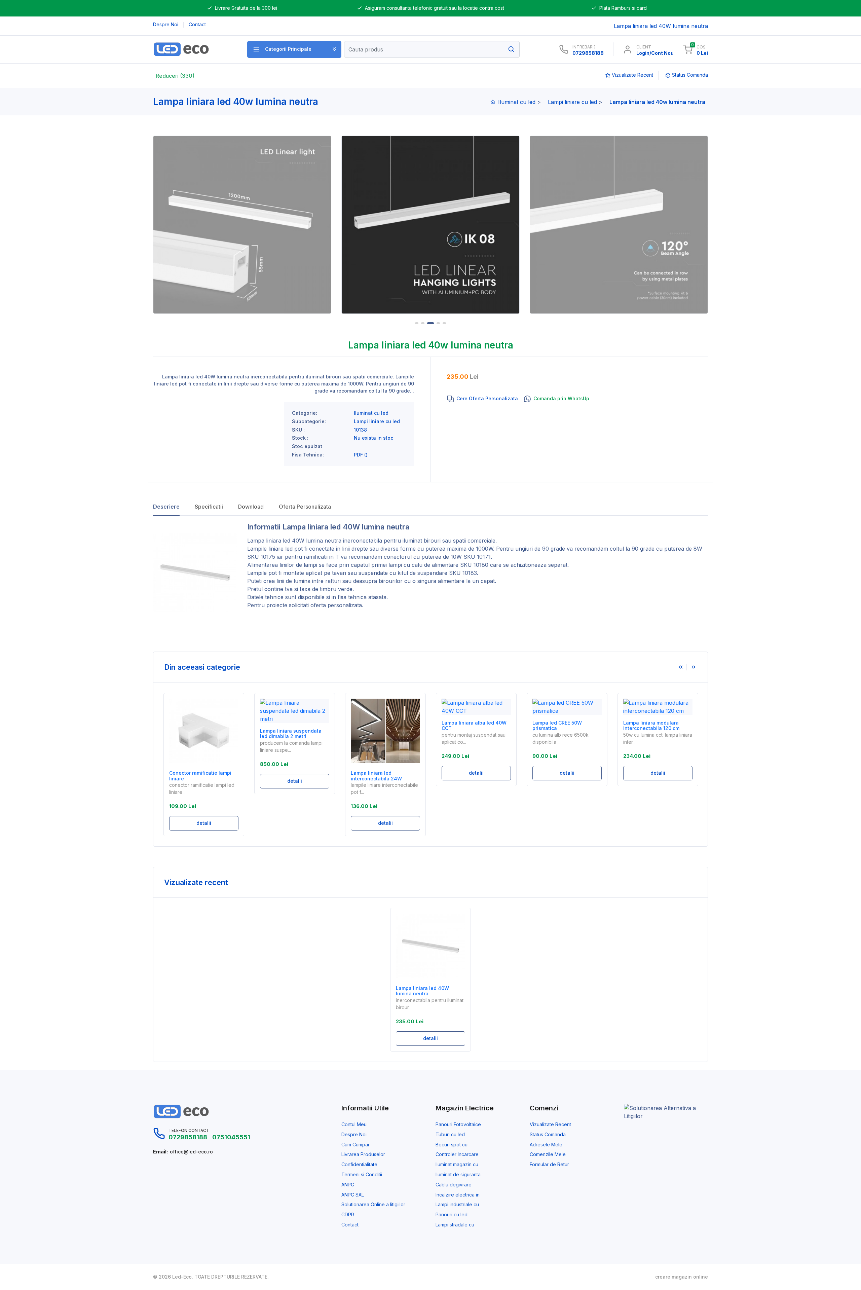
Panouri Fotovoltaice (458, 1124)
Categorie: (304, 413)
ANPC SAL (352, 1194)
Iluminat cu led (516, 102)
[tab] (482, 399)
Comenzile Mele (548, 1154)
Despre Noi (354, 1134)
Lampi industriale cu (457, 1204)
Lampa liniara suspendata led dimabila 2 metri (200, 733)
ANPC (347, 1184)
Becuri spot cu (451, 1144)
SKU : (298, 430)
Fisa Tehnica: (308, 454)
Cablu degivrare (454, 1184)
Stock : (300, 438)
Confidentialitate (359, 1164)
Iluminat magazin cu (457, 1164)
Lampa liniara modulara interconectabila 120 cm (560, 725)
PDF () (361, 454)
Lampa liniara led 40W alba (655, 723)
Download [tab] (251, 506)
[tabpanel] (430, 225)
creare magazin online (681, 1277)
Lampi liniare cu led (572, 102)
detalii (203, 781)
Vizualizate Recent (550, 1124)
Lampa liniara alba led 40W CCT (383, 725)
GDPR (347, 1214)
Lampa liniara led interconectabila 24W (285, 775)
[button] (294, 49)
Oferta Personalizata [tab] (305, 506)
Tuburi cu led (450, 1134)
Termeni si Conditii (361, 1174)
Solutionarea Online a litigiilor (373, 1204)
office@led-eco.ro (191, 1151)
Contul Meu (354, 1124)
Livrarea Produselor (363, 1154)
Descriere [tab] (166, 506)
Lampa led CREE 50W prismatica (466, 725)
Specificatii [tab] (209, 506)
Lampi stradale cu (455, 1224)
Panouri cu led (451, 1214)
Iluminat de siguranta (458, 1174)
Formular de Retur (549, 1164)
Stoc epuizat (307, 446)
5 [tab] (444, 323)
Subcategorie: (309, 421)
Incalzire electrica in (458, 1194)
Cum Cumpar (355, 1144)
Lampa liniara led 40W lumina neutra (422, 991)
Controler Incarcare (457, 1154)
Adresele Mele (546, 1144)
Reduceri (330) (175, 75)
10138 (360, 430)
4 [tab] (438, 323)
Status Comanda (548, 1134)
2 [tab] (422, 323)
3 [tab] (430, 323)
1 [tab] (416, 323)
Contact (350, 1224)
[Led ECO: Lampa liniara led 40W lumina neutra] (192, 49)
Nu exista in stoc (373, 438)
